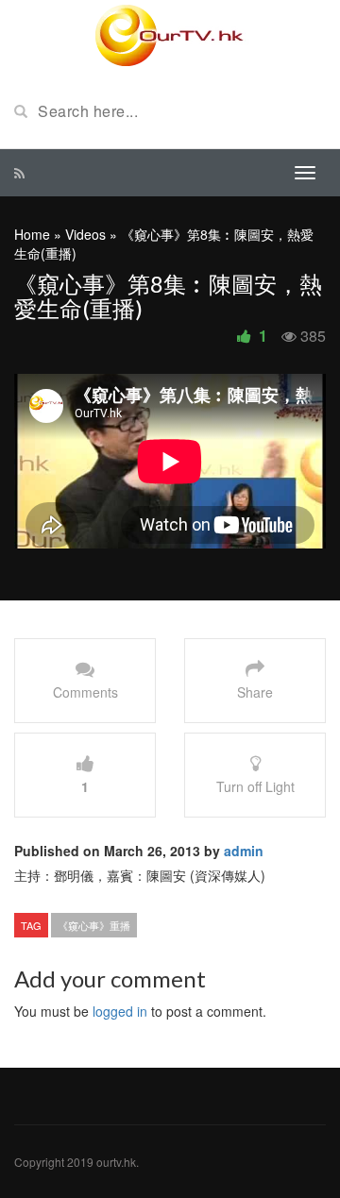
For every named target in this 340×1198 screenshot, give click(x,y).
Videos (85, 234)
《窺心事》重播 (94, 925)
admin (244, 850)
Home (32, 234)
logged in (120, 1011)
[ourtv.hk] (170, 35)
